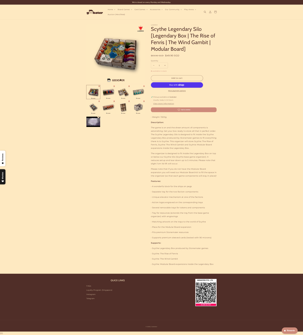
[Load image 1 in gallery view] (93, 92)
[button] (111, 9)
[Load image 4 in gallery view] (138, 92)
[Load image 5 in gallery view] (93, 107)
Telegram (90, 298)
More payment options (177, 91)
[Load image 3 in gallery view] (123, 92)
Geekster (154, 326)
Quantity (154, 61)
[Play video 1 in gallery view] (93, 122)
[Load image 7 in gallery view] (123, 107)
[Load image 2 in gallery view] (108, 92)
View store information (163, 104)
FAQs (88, 286)
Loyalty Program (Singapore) (99, 290)
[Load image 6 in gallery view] (108, 107)
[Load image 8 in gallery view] (138, 107)
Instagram (91, 294)
